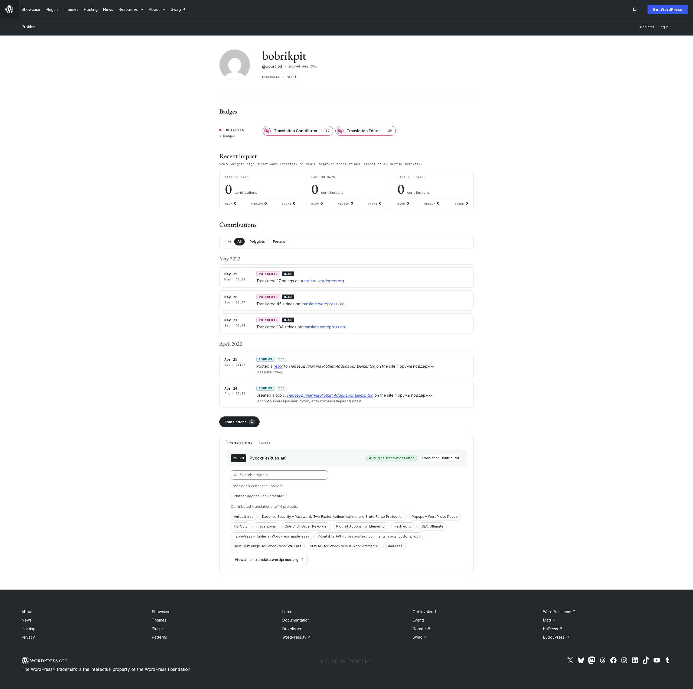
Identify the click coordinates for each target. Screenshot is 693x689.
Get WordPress (667, 9)
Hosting (28, 628)
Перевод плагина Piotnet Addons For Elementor (329, 395)
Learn (287, 611)
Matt (549, 620)
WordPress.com (559, 611)
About (27, 611)
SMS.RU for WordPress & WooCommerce (344, 546)
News (27, 620)
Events (419, 620)
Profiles (28, 26)
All (239, 242)
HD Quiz (240, 526)
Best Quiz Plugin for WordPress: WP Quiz (268, 546)
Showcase (161, 611)
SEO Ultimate (432, 526)
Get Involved (424, 611)
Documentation (296, 620)
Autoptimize (244, 517)
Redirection (403, 526)
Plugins (158, 628)
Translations (238, 422)
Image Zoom (266, 526)
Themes (159, 620)
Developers (292, 628)
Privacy (28, 637)
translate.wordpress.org (322, 281)
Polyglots (257, 242)
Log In (664, 27)
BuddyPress (556, 637)
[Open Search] (634, 9)
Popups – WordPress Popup (435, 517)
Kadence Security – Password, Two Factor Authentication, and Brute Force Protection (332, 517)
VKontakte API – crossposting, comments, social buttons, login (369, 536)
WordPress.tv (296, 637)
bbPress (553, 628)
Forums (279, 242)
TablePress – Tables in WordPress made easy (271, 536)
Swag (420, 637)
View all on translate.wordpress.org (267, 559)
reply (278, 366)
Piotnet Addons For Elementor (259, 496)
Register (647, 27)
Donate (421, 628)
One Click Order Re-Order (306, 526)
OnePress (394, 546)
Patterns (159, 637)
